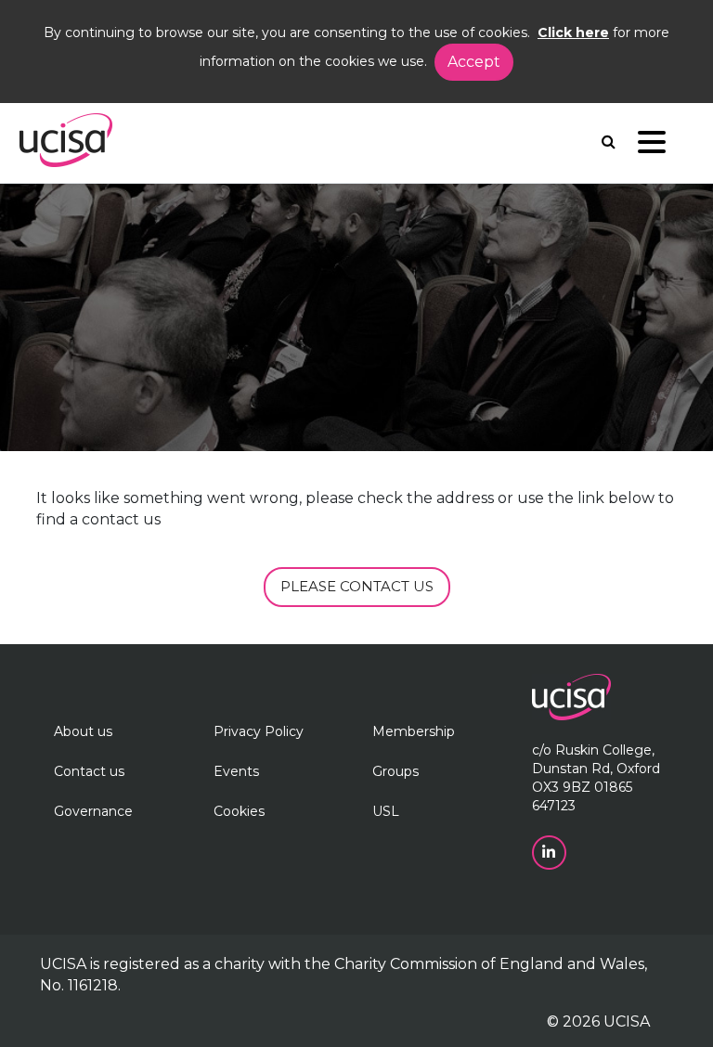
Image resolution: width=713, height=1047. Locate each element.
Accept (473, 62)
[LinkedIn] (551, 851)
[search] (609, 141)
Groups (395, 771)
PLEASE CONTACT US (357, 586)
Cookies (239, 811)
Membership (413, 731)
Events (236, 771)
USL (385, 811)
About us (83, 731)
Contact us (89, 771)
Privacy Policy (259, 731)
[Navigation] (652, 146)
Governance (93, 811)
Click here (573, 32)
